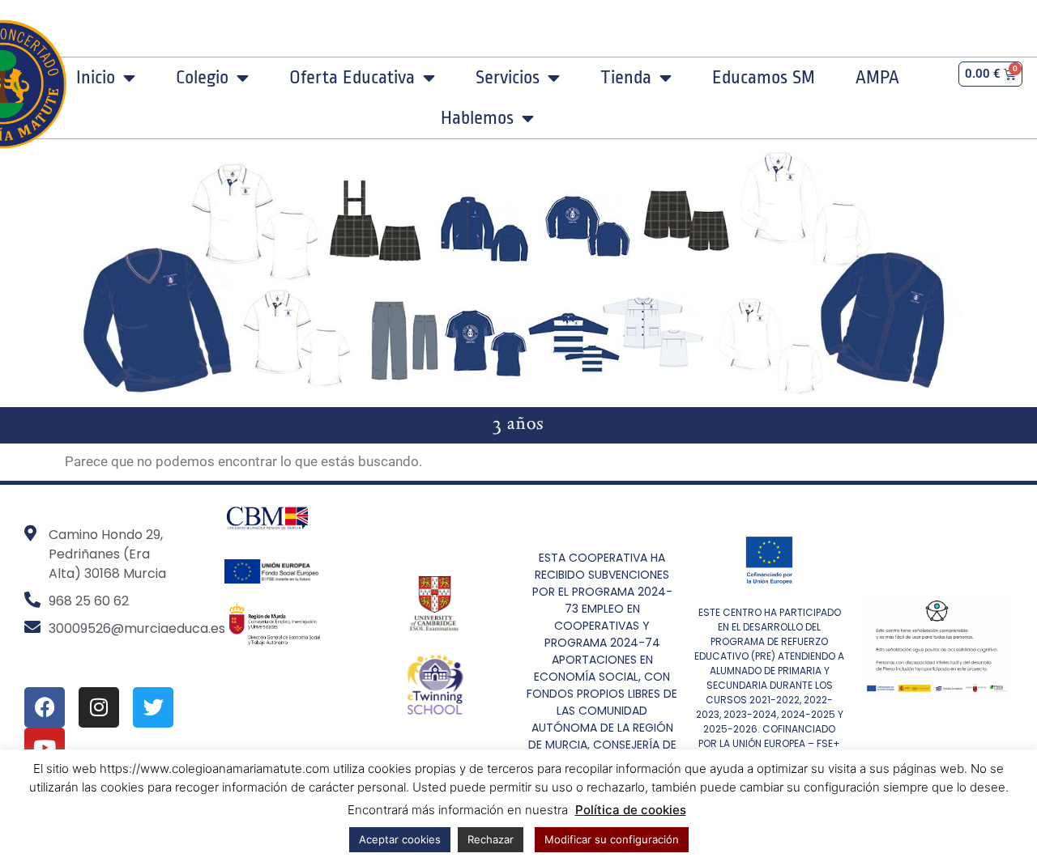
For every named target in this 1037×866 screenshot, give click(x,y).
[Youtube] (44, 748)
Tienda (625, 77)
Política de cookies (630, 809)
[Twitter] (153, 707)
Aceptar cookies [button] (400, 839)
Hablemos (477, 118)
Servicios (508, 77)
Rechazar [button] (490, 839)
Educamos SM (763, 77)
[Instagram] (99, 707)
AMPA (877, 77)
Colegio (202, 77)
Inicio (95, 77)
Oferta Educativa (352, 77)
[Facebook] (44, 707)
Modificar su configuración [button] (611, 839)
